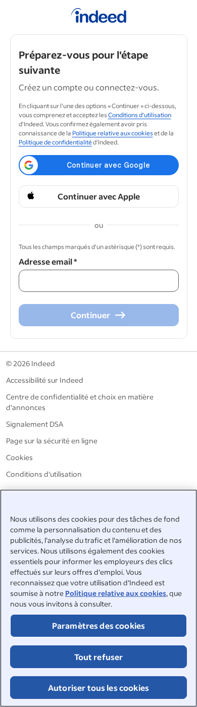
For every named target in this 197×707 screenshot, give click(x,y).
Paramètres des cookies (98, 625)
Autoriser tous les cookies (98, 687)
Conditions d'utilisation (139, 115)
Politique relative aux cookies (115, 593)
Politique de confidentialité (55, 142)
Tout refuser (98, 656)
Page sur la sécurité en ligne (51, 440)
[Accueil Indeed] (98, 17)
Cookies (19, 457)
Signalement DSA (34, 424)
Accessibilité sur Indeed (44, 380)
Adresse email (48, 261)
